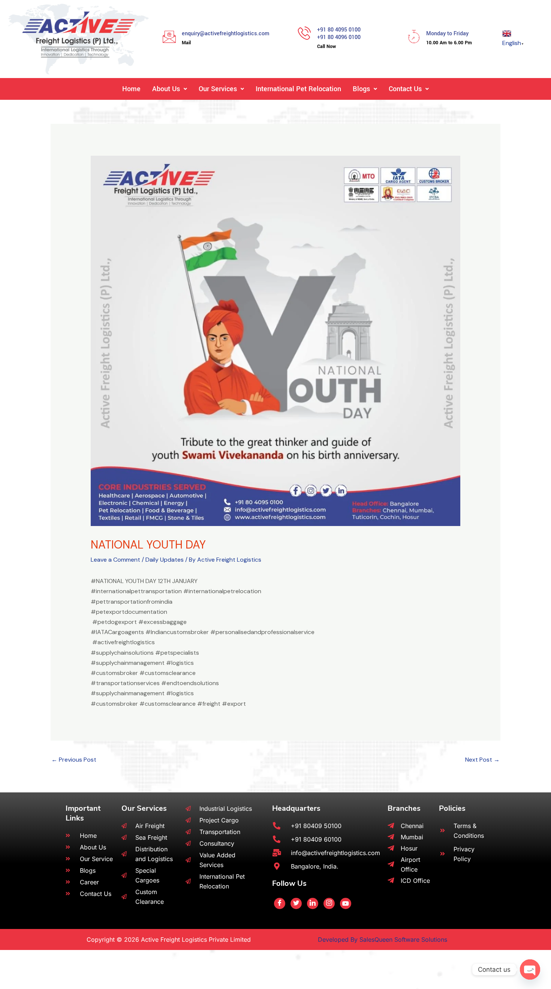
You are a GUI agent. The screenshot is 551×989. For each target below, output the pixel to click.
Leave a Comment (115, 560)
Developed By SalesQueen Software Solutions (382, 939)
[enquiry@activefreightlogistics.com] (169, 36)
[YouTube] (345, 903)
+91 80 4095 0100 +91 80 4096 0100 (339, 34)
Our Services (218, 89)
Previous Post (73, 760)
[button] (170, 89)
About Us (166, 89)
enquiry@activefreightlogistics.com (226, 34)
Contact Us (405, 89)
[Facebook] (279, 903)
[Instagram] (329, 903)
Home (131, 89)
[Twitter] (296, 903)
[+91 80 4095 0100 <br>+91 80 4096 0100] (304, 32)
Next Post (482, 760)
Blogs (361, 89)
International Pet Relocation (298, 89)
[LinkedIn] (312, 903)
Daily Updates (164, 560)
